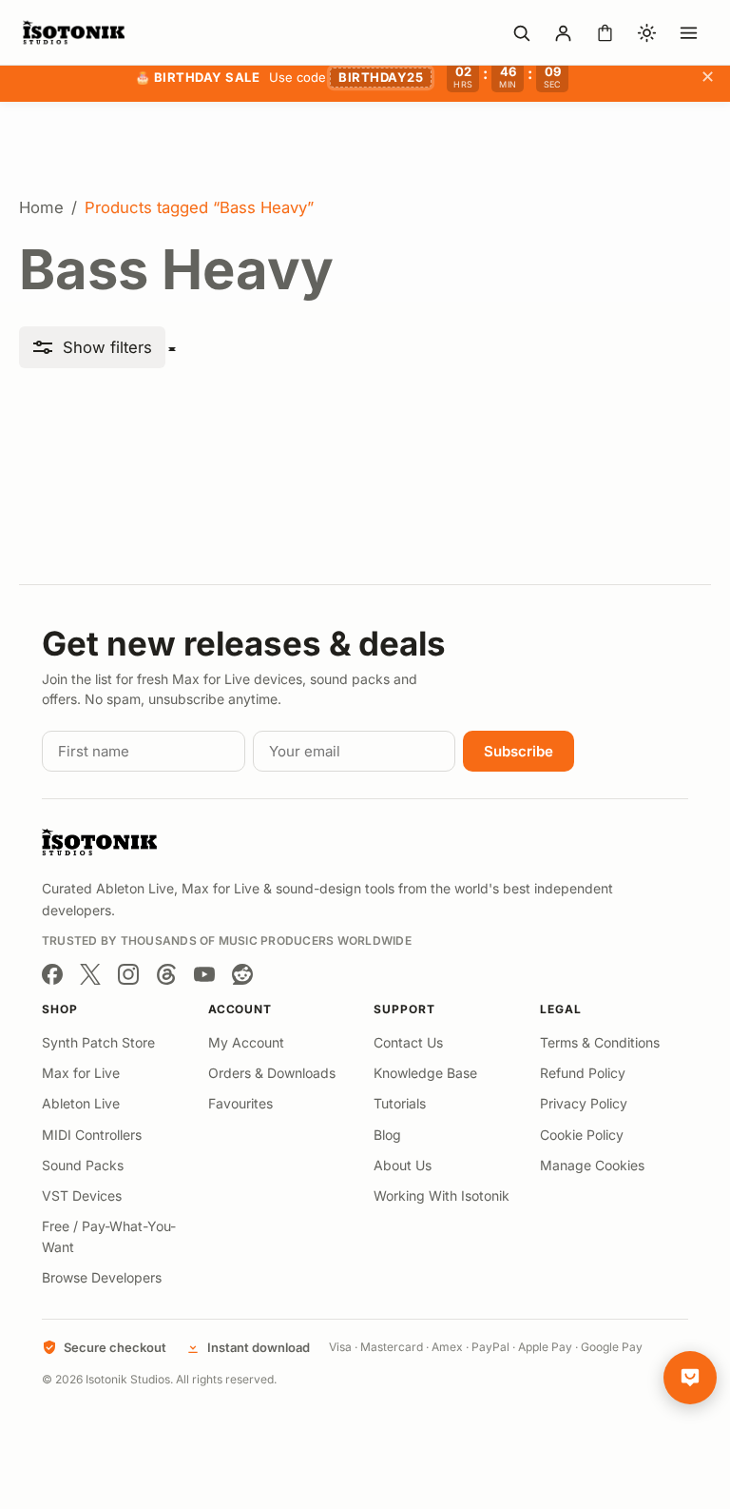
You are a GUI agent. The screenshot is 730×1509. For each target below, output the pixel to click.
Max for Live (81, 1073)
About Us (403, 1165)
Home (41, 207)
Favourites (240, 1103)
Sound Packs (83, 1165)
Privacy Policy (583, 1103)
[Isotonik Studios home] (76, 32)
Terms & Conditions (600, 1042)
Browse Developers (102, 1277)
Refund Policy (582, 1073)
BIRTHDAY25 (380, 77)
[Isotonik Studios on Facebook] (52, 974)
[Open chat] (690, 1377)
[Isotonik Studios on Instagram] (128, 974)
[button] (92, 347)
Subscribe (518, 751)
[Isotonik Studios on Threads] (166, 974)
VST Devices (82, 1195)
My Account (246, 1042)
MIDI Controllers (92, 1135)
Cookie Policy (582, 1135)
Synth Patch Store (98, 1042)
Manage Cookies (592, 1165)
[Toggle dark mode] (646, 32)
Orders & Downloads (272, 1073)
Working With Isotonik (441, 1195)
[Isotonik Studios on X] (90, 974)
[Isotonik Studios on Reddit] (242, 974)
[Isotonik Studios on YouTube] (204, 974)
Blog (387, 1135)
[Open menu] (688, 32)
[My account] (563, 32)
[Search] (521, 32)
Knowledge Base (425, 1073)
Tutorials (400, 1103)
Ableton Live (81, 1103)
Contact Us (408, 1042)
